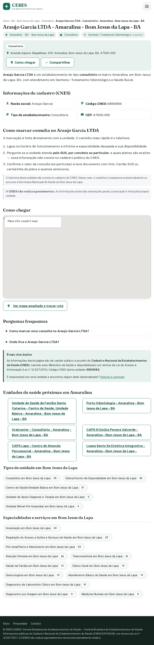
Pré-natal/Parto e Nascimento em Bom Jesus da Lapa (43, 546)
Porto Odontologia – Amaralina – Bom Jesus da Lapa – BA (115, 405)
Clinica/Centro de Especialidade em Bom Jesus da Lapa (103, 478)
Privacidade (20, 623)
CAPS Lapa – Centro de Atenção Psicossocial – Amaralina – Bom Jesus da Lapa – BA (41, 451)
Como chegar (25, 62)
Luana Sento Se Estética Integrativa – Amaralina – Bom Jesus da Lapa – (115, 448)
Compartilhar (59, 62)
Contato (36, 623)
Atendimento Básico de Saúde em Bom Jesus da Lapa (105, 575)
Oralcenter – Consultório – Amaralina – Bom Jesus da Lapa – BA (41, 432)
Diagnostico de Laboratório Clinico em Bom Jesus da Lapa (46, 584)
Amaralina (48, 20)
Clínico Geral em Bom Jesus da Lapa (98, 565)
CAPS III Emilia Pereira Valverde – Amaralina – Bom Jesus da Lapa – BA (114, 432)
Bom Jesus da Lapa (28, 20)
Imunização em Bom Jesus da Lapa (31, 528)
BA (13, 20)
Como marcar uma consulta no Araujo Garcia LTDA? (49, 331)
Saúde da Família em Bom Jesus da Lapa (34, 565)
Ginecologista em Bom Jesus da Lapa (32, 575)
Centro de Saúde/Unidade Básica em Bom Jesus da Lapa (45, 487)
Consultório (71, 34)
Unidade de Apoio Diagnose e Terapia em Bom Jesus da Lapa (47, 497)
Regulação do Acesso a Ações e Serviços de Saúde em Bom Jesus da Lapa (57, 537)
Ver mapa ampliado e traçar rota (38, 306)
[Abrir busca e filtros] (147, 6)
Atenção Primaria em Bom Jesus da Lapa (35, 556)
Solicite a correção (112, 376)
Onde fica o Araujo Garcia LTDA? (34, 342)
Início (6, 20)
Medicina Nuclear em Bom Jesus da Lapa (110, 594)
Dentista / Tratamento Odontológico (109, 34)
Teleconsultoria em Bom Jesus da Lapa (100, 556)
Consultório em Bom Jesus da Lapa (31, 478)
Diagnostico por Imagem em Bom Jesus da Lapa (39, 594)
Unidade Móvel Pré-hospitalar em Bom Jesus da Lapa (42, 506)
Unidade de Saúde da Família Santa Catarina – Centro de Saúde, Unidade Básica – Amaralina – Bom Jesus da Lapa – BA (40, 411)
